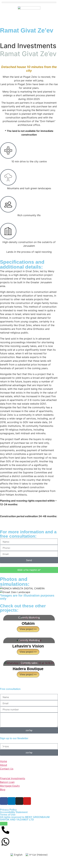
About (3, 764)
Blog (2, 789)
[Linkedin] (11, 801)
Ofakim (28, 623)
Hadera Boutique (28, 669)
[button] (29, 2)
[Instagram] (19, 801)
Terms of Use (7, 814)
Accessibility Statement (14, 812)
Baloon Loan (7, 782)
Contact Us (6, 768)
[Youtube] (27, 801)
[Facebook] (4, 801)
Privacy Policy (8, 809)
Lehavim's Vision (28, 646)
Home (3, 761)
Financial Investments (12, 778)
